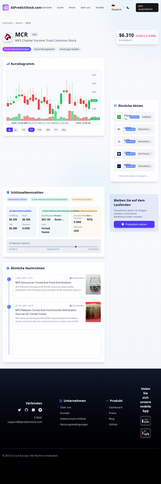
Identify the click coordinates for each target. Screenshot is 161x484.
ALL (64, 129)
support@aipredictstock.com (25, 422)
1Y (56, 129)
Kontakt (100, 7)
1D (23, 129)
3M (48, 129)
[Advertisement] (54, 163)
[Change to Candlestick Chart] (9, 130)
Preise (72, 7)
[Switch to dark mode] (128, 7)
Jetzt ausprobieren (145, 7)
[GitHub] (26, 410)
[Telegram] (40, 410)
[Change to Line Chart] (16, 130)
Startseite (47, 7)
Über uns (85, 7)
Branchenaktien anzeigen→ (134, 175)
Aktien (19, 22)
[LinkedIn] (33, 410)
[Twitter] (19, 410)
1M (39, 129)
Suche (60, 7)
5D (31, 129)
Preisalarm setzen (136, 224)
